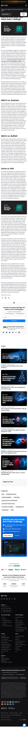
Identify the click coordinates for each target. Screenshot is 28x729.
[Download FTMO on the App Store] (4, 708)
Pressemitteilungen (19, 636)
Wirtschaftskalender (6, 644)
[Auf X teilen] (8, 297)
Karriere (17, 648)
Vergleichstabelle (19, 631)
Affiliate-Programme (20, 644)
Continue (23, 14)
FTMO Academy (4, 651)
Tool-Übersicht (4, 639)
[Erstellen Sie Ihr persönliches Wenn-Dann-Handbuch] (14, 358)
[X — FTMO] (12, 599)
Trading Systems (20, 506)
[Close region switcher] (26, 9)
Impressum (3, 715)
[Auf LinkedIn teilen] (5, 297)
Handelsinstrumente (11, 494)
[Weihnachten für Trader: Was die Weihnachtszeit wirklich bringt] (14, 380)
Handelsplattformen (6, 649)
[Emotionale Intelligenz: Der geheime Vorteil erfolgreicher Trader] (14, 422)
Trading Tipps (5, 510)
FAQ (3, 617)
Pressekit (5, 624)
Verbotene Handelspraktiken (5, 636)
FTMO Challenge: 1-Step (21, 627)
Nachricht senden (7, 608)
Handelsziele (18, 625)
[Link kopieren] (2, 297)
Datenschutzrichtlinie (5, 717)
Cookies (20, 712)
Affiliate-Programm (7, 622)
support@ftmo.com (7, 610)
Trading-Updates (5, 647)
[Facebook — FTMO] (9, 599)
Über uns (17, 639)
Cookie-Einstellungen (13, 712)
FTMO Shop (18, 649)
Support (4, 619)
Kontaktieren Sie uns (20, 641)
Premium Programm (20, 624)
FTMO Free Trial (19, 620)
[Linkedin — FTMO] (14, 599)
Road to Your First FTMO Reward (9, 500)
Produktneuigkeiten (6, 497)
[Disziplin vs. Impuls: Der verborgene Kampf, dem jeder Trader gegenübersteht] (14, 444)
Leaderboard (4, 642)
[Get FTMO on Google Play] (11, 708)
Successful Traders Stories (8, 503)
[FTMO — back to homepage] (4, 5)
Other (12, 510)
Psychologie (3, 364)
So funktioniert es (7, 620)
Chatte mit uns (6, 606)
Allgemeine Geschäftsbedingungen (14, 715)
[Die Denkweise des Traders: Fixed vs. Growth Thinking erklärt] (14, 465)
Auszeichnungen (19, 643)
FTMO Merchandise (7, 625)
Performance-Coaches (6, 640)
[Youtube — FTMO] (4, 599)
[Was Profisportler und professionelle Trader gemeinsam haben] (14, 401)
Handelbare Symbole (6, 646)
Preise (16, 619)
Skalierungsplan (19, 622)
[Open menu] (26, 5)
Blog (3, 494)
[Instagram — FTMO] (7, 599)
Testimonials (18, 646)
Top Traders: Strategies (7, 506)
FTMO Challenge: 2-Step (21, 629)
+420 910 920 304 (7, 612)
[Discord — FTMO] (1, 599)
